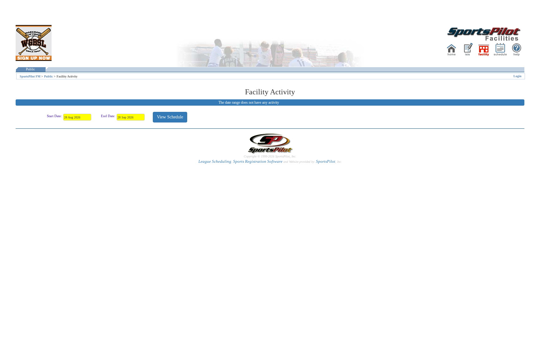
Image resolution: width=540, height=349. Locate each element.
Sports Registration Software (257, 161)
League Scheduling (214, 161)
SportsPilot (325, 161)
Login (517, 76)
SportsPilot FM (30, 76)
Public (30, 69)
